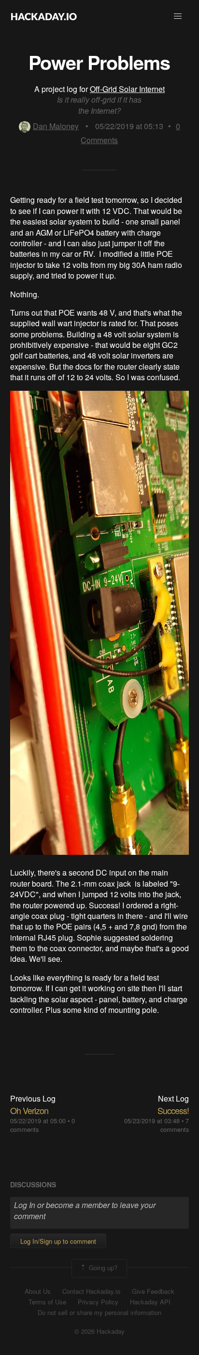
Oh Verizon (29, 1110)
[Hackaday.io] (44, 16)
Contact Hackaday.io (91, 1291)
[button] (177, 16)
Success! (173, 1110)
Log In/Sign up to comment (58, 1241)
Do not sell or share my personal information (99, 1312)
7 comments (174, 1125)
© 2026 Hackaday (99, 1331)
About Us (38, 1291)
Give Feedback (153, 1291)
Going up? (102, 1267)
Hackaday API (150, 1302)
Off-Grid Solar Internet (127, 88)
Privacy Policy (98, 1302)
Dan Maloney (56, 126)
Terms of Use (47, 1302)
